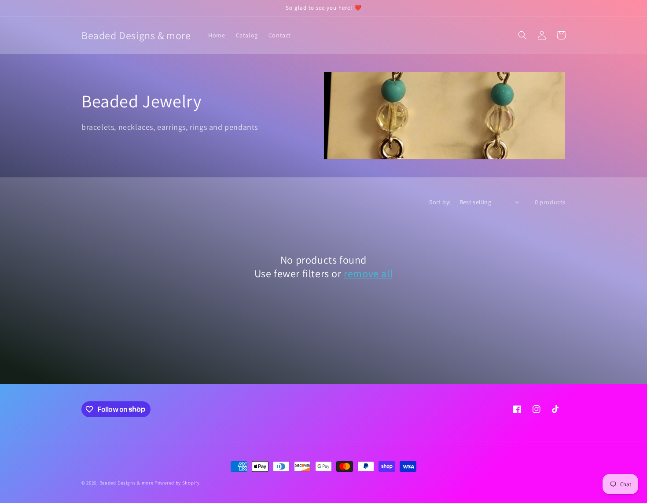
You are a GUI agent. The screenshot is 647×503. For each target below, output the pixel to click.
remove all (368, 273)
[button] (522, 35)
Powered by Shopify (177, 483)
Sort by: (439, 202)
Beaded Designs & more (126, 483)
